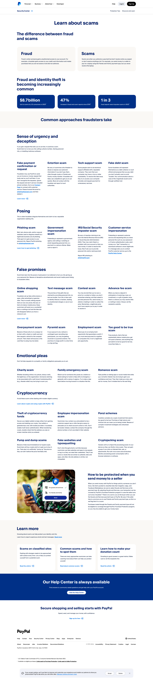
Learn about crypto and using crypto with (33, 404)
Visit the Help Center (76, 592)
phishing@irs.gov (84, 258)
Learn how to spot (26, 248)
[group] (36, 101)
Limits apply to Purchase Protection (46, 661)
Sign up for (74, 618)
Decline (121, 673)
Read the (25, 566)
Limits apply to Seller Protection (67, 661)
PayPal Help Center (115, 253)
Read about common (70, 566)
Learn (21, 199)
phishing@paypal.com (24, 192)
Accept (109, 673)
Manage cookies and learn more (67, 674)
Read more (58, 537)
